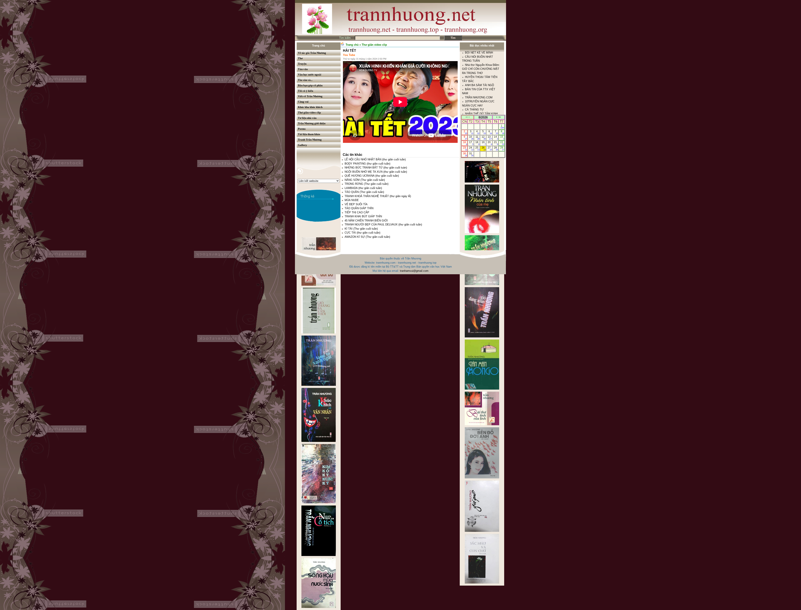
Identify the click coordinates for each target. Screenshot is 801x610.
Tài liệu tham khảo (309, 134)
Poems (302, 128)
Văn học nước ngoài (309, 74)
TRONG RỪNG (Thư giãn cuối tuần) (366, 183)
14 (496, 137)
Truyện (302, 63)
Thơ (300, 58)
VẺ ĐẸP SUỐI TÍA (356, 204)
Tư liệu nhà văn (307, 117)
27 (490, 148)
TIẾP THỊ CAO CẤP (357, 212)
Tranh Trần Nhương (310, 139)
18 (477, 143)
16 (465, 143)
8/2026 (483, 117)
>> (500, 117)
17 (471, 143)
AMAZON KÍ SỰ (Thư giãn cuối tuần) (367, 236)
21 (496, 143)
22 (502, 143)
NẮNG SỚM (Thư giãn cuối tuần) (365, 179)
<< (467, 117)
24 (471, 148)
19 (484, 143)
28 (496, 148)
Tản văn (303, 69)
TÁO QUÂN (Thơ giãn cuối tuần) (364, 192)
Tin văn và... (305, 80)
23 (465, 148)
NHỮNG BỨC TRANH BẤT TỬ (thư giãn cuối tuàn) (376, 167)
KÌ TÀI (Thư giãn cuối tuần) (361, 228)
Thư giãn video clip (309, 112)
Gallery (302, 145)
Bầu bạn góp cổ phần (310, 85)
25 (477, 148)
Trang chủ (318, 45)
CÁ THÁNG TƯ (474, 62)
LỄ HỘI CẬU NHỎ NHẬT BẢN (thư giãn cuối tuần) (375, 159)
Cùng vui (303, 101)
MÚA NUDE (352, 200)
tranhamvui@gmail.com (414, 270)
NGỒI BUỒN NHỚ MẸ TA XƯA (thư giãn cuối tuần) (376, 171)
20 (490, 143)
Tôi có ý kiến (305, 90)
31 (471, 154)
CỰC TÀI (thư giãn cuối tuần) (362, 232)
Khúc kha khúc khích (310, 107)
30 (465, 154)
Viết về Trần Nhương (310, 96)
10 (471, 137)
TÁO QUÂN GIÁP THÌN (359, 208)
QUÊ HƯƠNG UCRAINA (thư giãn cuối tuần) (372, 175)
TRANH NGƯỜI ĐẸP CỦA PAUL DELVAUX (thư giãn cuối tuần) (383, 224)
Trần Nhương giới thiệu (311, 123)
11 (478, 137)
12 (484, 137)
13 (490, 137)
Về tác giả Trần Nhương (312, 52)
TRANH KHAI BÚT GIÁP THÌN (363, 216)
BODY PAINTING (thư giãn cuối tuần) (367, 163)
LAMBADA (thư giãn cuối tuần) (363, 188)
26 (484, 148)
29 (502, 148)
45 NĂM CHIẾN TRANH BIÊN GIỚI (366, 220)
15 (502, 137)
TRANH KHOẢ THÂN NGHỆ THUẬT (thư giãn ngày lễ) (378, 196)
